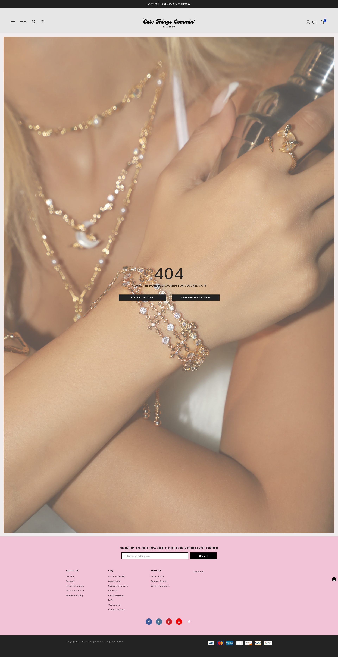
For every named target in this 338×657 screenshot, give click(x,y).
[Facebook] (149, 621)
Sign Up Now (185, 3)
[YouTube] (179, 621)
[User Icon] (308, 22)
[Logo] (169, 21)
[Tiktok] (189, 621)
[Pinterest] (169, 621)
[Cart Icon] (322, 22)
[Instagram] (159, 621)
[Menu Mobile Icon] (13, 22)
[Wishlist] (314, 22)
